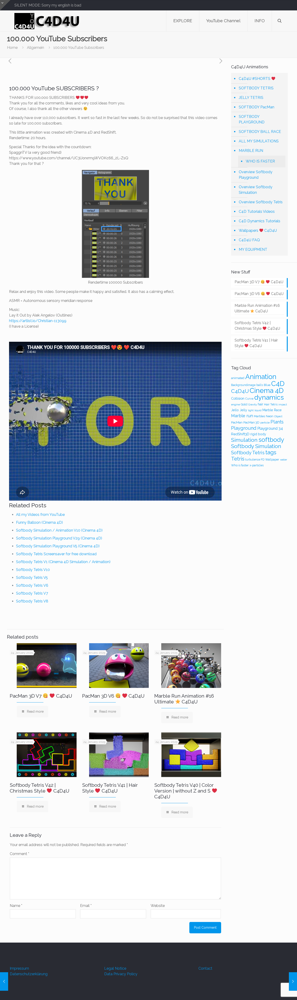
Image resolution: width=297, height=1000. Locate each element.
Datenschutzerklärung (29, 974)
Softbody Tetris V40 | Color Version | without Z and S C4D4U (184, 790)
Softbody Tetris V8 (32, 601)
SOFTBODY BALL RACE (260, 131)
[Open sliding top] (5, 5)
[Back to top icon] (275, 990)
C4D (277, 384)
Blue (267, 385)
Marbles (259, 416)
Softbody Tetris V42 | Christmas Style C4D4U (39, 788)
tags (270, 452)
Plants (277, 422)
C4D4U (240, 391)
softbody (271, 439)
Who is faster (240, 465)
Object (278, 416)
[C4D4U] (47, 20)
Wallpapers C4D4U (258, 230)
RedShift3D (240, 434)
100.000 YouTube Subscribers (78, 47)
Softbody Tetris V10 (33, 569)
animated (237, 378)
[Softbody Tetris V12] (4, 981)
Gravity (252, 404)
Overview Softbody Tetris (261, 202)
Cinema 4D (267, 390)
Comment (19, 854)
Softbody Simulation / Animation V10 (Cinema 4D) (59, 530)
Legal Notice (115, 968)
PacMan (236, 422)
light (251, 410)
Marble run (242, 415)
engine (235, 404)
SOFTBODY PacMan (256, 107)
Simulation (244, 440)
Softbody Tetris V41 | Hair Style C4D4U (110, 788)
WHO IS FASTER (260, 161)
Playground (243, 428)
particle (265, 422)
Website (158, 905)
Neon (269, 416)
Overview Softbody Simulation (255, 190)
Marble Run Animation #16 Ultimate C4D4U (184, 699)
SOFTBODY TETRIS (256, 88)
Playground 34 (270, 428)
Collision (237, 398)
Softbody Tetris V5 (32, 577)
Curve (249, 398)
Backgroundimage (243, 385)
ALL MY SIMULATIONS (259, 141)
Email (86, 905)
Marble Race (272, 410)
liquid (258, 410)
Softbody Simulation (256, 446)
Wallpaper (272, 459)
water (283, 459)
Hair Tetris (271, 404)
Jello (235, 410)
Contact (205, 968)
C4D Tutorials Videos (257, 211)
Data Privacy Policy (120, 974)
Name (16, 905)
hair (260, 404)
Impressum (19, 968)
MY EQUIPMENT (253, 249)
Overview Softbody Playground (255, 175)
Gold (244, 404)
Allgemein (35, 47)
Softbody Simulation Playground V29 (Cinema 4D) (59, 538)
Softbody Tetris (248, 452)
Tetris (237, 459)
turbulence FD (254, 459)
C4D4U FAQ (249, 240)
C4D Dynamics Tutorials (259, 221)
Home (12, 47)
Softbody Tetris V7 (32, 593)
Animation (260, 377)
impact (282, 404)
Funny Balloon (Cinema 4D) (39, 522)
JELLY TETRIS (251, 97)
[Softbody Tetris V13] (293, 981)
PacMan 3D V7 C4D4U (41, 696)
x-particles (257, 465)
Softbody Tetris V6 (32, 585)
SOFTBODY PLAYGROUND (252, 119)
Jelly (243, 410)
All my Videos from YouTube (40, 514)
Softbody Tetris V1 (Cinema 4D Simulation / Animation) (63, 562)
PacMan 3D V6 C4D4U (113, 696)
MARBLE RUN (251, 150)
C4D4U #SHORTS (255, 78)
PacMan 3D (251, 422)
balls (259, 385)
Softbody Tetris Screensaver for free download (56, 554)
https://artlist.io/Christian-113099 (37, 321)
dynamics (269, 397)
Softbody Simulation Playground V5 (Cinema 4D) (58, 546)
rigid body (258, 434)
